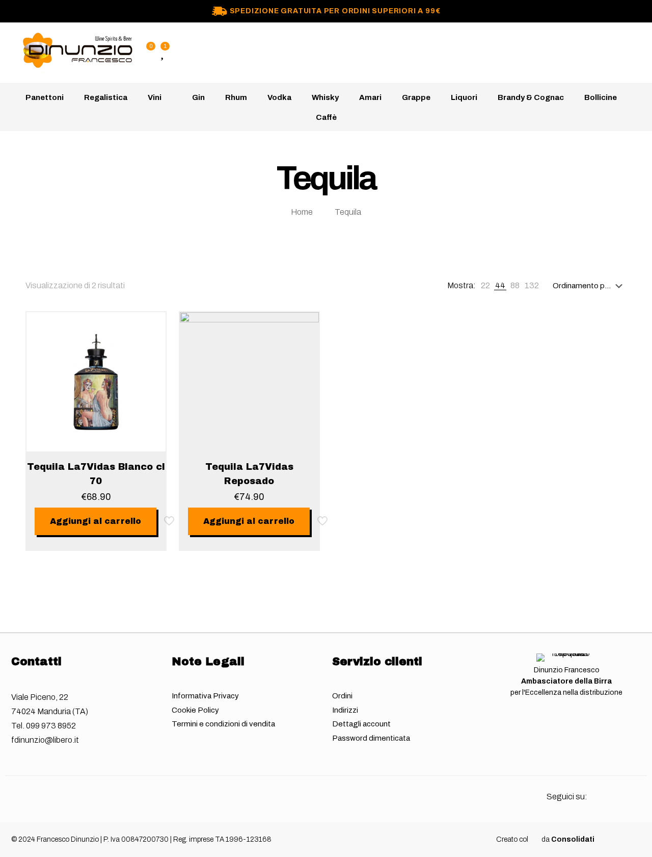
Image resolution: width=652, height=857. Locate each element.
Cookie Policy (195, 710)
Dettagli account (361, 724)
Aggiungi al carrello (95, 521)
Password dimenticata (371, 738)
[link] (485, 286)
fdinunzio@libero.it (45, 740)
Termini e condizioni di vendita (223, 724)
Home (302, 212)
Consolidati (572, 839)
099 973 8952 (51, 725)
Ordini (342, 696)
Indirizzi (345, 710)
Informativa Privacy (205, 696)
